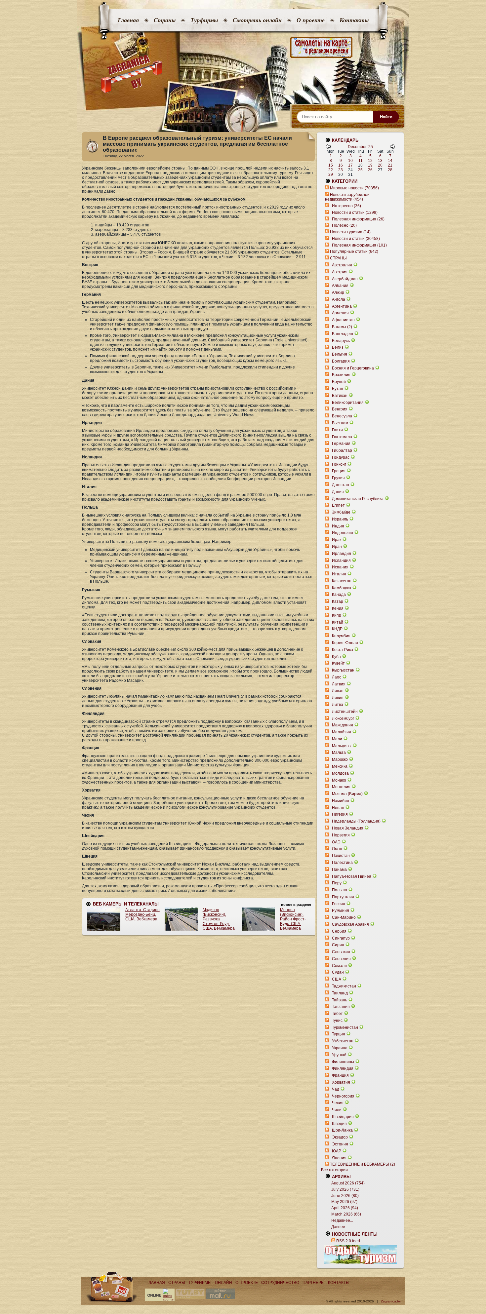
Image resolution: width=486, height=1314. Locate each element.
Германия (341, 443)
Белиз (338, 347)
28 (390, 170)
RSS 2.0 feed (348, 1241)
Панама (339, 869)
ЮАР (336, 1151)
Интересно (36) (346, 206)
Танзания (341, 1006)
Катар (337, 601)
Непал (338, 807)
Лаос (336, 677)
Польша (339, 890)
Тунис (337, 1020)
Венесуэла (342, 416)
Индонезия (342, 532)
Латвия (338, 684)
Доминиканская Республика (358, 498)
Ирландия (341, 553)
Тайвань (339, 1000)
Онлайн (223, 1282)
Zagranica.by (391, 1301)
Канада (339, 594)
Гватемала (342, 437)
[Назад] (328, 147)
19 (370, 165)
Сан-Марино (344, 917)
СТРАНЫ (338, 258)
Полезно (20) (344, 225)
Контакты (354, 20)
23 (340, 170)
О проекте (311, 20)
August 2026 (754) (348, 1183)
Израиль (340, 519)
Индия (338, 526)
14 (390, 160)
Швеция (339, 1123)
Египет (338, 505)
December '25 (360, 146)
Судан (338, 972)
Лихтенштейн (345, 711)
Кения (338, 608)
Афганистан (343, 320)
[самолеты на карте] (243, 47)
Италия (339, 574)
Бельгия (339, 354)
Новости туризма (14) (350, 232)
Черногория (343, 1096)
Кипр (336, 615)
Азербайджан (345, 279)
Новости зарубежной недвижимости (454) (347, 197)
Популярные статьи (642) (354, 251)
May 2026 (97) (344, 1201)
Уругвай (339, 1055)
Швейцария (343, 1116)
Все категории (334, 1170)
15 (330, 165)
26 (370, 170)
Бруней (339, 381)
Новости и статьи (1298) (355, 212)
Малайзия (341, 732)
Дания (338, 491)
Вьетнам (340, 423)
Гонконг (339, 464)
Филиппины (343, 1062)
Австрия (339, 272)
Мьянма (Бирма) (347, 794)
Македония (342, 725)
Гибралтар (342, 450)
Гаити (337, 430)
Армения (340, 313)
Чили (337, 1109)
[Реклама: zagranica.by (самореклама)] (360, 1254)
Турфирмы (204, 20)
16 (340, 165)
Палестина (342, 862)
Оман (337, 848)
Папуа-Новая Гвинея (351, 876)
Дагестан (340, 485)
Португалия (343, 897)
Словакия (341, 951)
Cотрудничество (280, 1282)
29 (330, 174)
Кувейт (338, 663)
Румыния (340, 910)
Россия (338, 904)
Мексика (339, 766)
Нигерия (340, 814)
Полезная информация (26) (358, 219)
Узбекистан (342, 1041)
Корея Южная (345, 642)
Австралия (342, 265)
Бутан (337, 388)
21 (390, 165)
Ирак (336, 539)
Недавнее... (342, 1220)
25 (360, 170)
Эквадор (340, 1137)
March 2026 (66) (346, 1214)
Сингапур (341, 938)
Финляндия (342, 1068)
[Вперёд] (392, 147)
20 (380, 165)
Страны (165, 20)
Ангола (338, 299)
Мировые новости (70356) (354, 188)
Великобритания (348, 402)
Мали (337, 739)
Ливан (338, 690)
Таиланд (340, 993)
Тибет (337, 1013)
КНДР (337, 629)
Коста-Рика (342, 649)
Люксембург (343, 718)
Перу (337, 883)
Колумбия (341, 636)
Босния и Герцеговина (353, 368)
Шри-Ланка (342, 1130)
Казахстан (341, 581)
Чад (335, 1089)
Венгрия (339, 409)
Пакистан (341, 855)
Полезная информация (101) (359, 245)
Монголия (341, 787)
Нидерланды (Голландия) (356, 821)
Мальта (339, 752)
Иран (337, 546)
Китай (337, 622)
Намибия (340, 800)
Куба (336, 656)
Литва (337, 704)
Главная (128, 20)
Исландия (342, 560)
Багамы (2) (342, 327)
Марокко (340, 759)
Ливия (338, 697)
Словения (341, 958)
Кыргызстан (343, 670)
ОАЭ (336, 842)
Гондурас (340, 457)
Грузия (338, 478)
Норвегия (341, 835)
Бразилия (341, 374)
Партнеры (314, 1282)
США (336, 979)
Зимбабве (341, 512)
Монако (339, 780)
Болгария (341, 361)
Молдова (340, 773)
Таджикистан (344, 986)
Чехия (338, 1103)
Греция (338, 471)
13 (380, 160)
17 (350, 165)
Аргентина (342, 306)
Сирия (338, 945)
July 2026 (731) (345, 1189)
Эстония (340, 1144)
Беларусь (341, 340)
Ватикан (339, 395)
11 (360, 160)
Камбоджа (341, 588)
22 (330, 170)
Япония (339, 1158)
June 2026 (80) (345, 1195)
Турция (338, 1034)
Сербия (339, 931)
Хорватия (341, 1082)
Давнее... (339, 1226)
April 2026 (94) (344, 1208)
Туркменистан (345, 1027)
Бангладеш (342, 333)
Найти (386, 116)
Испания (340, 567)
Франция (340, 1075)
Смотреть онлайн (257, 20)
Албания (340, 285)
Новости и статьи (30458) (356, 238)
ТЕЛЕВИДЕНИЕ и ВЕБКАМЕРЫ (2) (362, 1164)
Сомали (339, 965)
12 (370, 160)
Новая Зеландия (347, 828)
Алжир (338, 292)
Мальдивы (341, 746)
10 (350, 160)
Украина (339, 1048)
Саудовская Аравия (350, 924)
